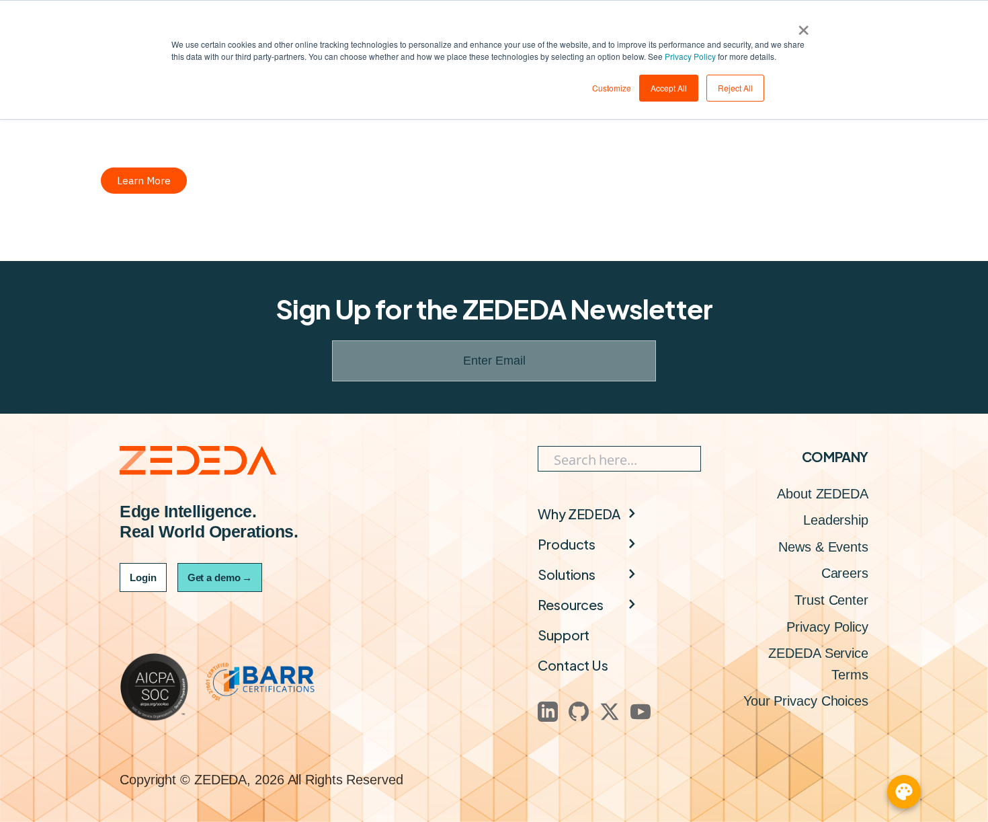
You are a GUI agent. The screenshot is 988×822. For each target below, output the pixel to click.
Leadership (835, 520)
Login (143, 577)
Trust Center (831, 600)
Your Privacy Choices (805, 701)
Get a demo (220, 577)
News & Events (823, 546)
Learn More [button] (144, 180)
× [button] (803, 26)
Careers (844, 573)
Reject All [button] (735, 88)
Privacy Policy (690, 56)
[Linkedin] (548, 712)
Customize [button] (611, 88)
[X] (610, 712)
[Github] (579, 712)
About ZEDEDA (822, 493)
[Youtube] (640, 712)
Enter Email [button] (494, 360)
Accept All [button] (669, 88)
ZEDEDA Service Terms (818, 664)
